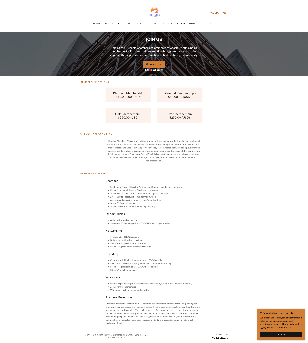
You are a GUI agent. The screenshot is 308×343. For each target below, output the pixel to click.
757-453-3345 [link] (218, 13)
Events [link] (128, 23)
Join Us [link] (194, 23)
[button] (112, 23)
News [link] (140, 23)
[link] (154, 12)
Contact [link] (209, 23)
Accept (281, 334)
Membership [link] (156, 23)
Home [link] (97, 23)
